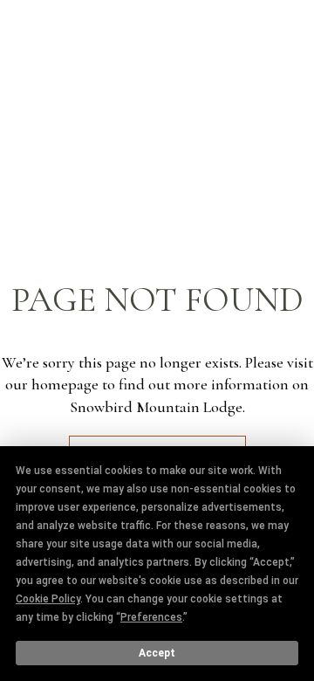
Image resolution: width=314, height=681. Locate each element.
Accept (157, 653)
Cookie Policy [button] (48, 599)
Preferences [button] (151, 617)
